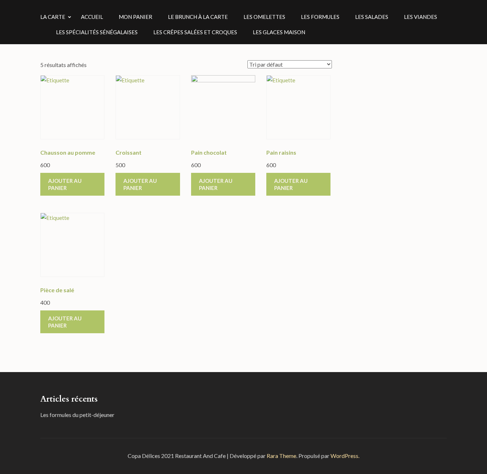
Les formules (320, 17)
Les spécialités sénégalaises (97, 32)
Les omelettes (264, 17)
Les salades (371, 17)
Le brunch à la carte (198, 17)
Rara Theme (281, 455)
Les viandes (420, 17)
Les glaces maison (279, 32)
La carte (52, 17)
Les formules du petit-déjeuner (77, 414)
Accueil (92, 17)
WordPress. (344, 455)
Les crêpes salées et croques (195, 32)
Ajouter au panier (65, 184)
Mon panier (135, 17)
